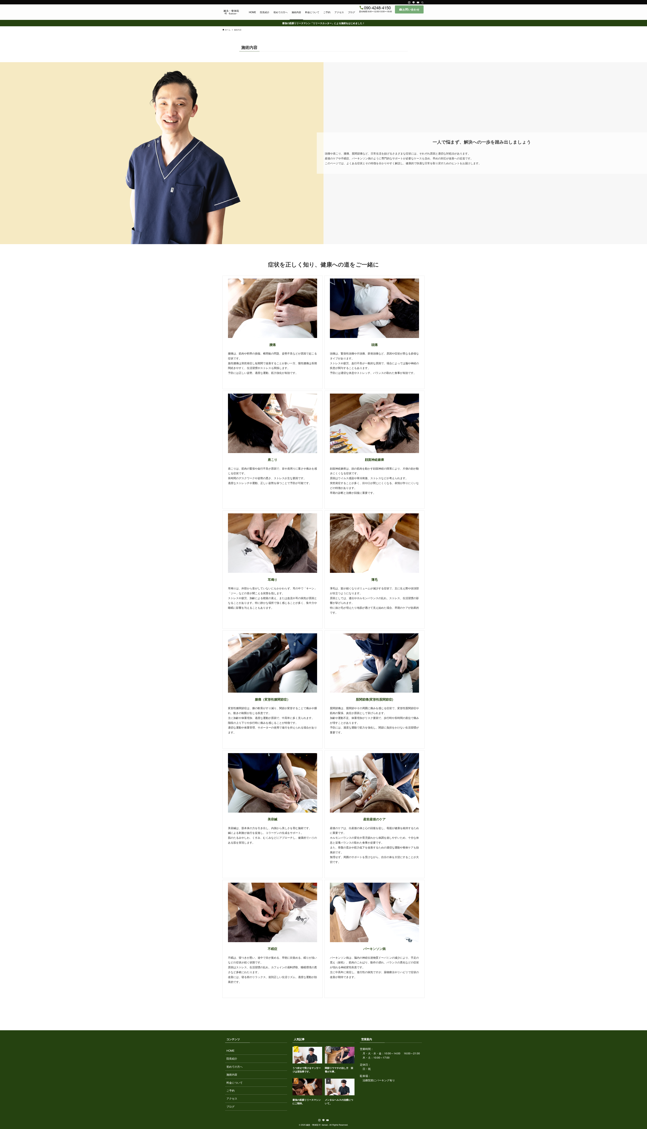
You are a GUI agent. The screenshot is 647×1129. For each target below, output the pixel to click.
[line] (413, 2)
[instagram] (409, 2)
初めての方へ (234, 1067)
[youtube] (418, 2)
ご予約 (230, 1090)
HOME (230, 1051)
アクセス (231, 1098)
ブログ (230, 1106)
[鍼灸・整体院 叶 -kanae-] (231, 12)
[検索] (422, 2)
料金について (234, 1083)
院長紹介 (231, 1058)
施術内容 (231, 1074)
